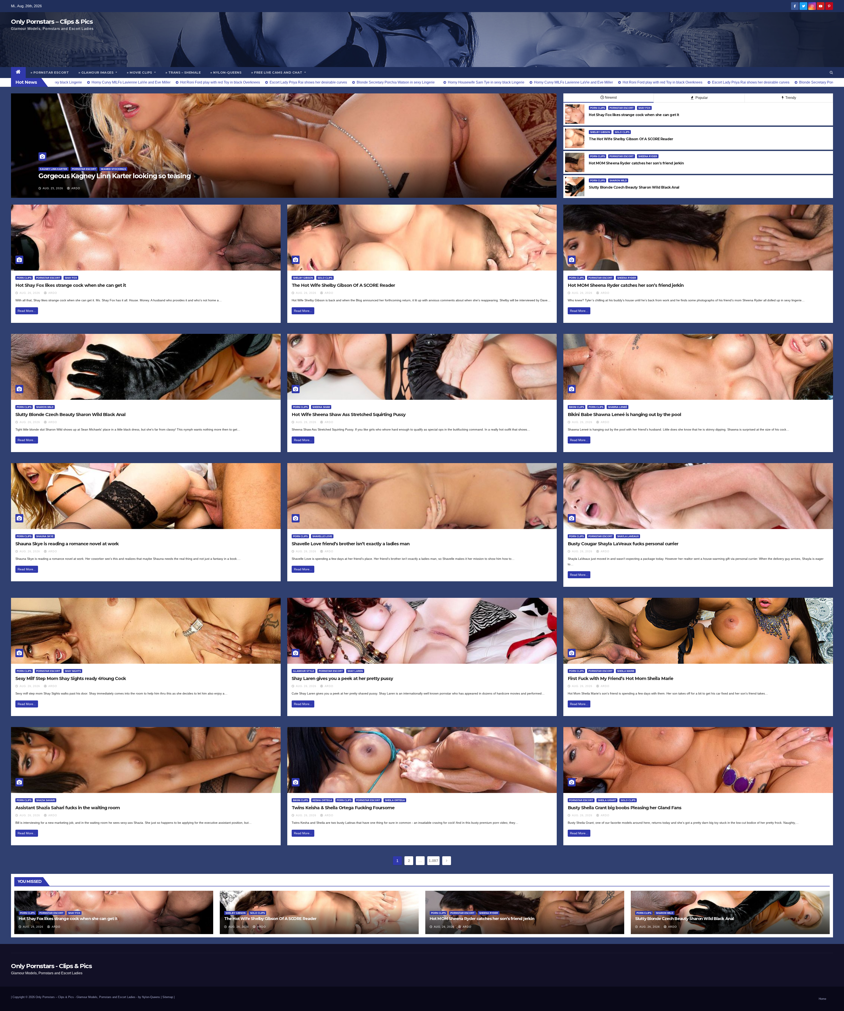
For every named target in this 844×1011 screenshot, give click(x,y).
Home (822, 998)
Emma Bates (48, 169)
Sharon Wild (618, 180)
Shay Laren (355, 671)
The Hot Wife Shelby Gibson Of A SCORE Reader (343, 285)
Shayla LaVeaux (628, 536)
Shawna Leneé (617, 407)
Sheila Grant (607, 800)
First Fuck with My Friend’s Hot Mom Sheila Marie (620, 678)
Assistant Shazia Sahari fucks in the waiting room (67, 807)
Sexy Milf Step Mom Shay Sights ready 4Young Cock (70, 678)
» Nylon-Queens (226, 73)
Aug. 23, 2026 (53, 188)
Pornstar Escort (621, 108)
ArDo (75, 188)
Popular (701, 98)
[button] (831, 72)
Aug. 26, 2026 (30, 293)
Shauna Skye (44, 536)
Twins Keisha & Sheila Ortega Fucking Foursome (343, 807)
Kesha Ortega (322, 800)
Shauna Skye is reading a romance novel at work (67, 543)
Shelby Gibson (600, 132)
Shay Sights (73, 671)
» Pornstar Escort (50, 73)
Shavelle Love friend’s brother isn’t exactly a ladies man (350, 543)
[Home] (18, 72)
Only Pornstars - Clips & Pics (51, 966)
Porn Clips (597, 108)
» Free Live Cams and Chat (277, 73)
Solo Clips (622, 132)
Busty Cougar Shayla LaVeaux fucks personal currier (623, 543)
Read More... (27, 311)
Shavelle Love (322, 536)
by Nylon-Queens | (150, 997)
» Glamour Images (96, 73)
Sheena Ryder (647, 156)
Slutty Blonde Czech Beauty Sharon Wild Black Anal (70, 414)
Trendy (790, 98)
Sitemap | (168, 997)
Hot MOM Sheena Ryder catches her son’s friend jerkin (626, 285)
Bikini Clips (576, 407)
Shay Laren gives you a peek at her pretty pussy (342, 678)
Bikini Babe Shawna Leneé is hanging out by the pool (624, 414)
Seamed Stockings (72, 169)
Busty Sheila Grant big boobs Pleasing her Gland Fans (624, 807)
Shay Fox (644, 108)
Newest (611, 97)
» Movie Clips (140, 73)
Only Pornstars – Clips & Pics (52, 21)
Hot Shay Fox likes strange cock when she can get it (70, 285)
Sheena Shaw (321, 407)
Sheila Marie (625, 671)
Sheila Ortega (395, 800)
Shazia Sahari (45, 800)
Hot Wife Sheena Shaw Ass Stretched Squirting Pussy (349, 414)
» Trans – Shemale (183, 73)
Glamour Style (303, 671)
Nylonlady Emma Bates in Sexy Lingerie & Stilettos (116, 176)
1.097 (433, 860)
